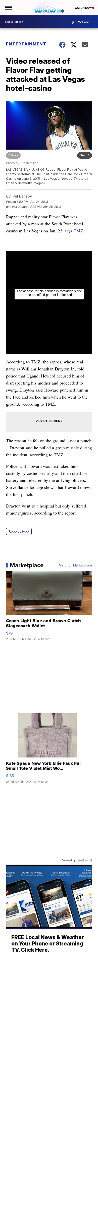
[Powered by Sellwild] (84, 860)
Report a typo (19, 531)
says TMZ (74, 231)
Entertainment (26, 43)
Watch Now (83, 7)
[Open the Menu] (8, 7)
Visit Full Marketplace (75, 565)
